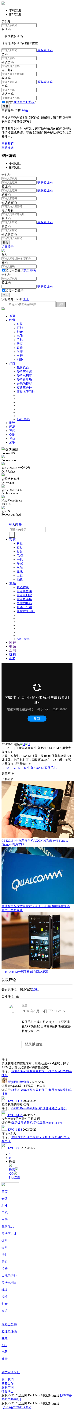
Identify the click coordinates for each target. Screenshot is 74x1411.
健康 (20, 351)
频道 (12, 320)
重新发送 (8, 147)
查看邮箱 (8, 143)
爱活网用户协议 (24, 102)
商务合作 (8, 1383)
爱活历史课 (24, 371)
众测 (12, 434)
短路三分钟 (24, 387)
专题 (5, 1198)
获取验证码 (45, 50)
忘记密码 (30, 270)
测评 (12, 422)
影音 (20, 331)
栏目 (12, 363)
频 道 (12, 539)
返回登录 (8, 246)
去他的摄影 (24, 383)
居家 (20, 343)
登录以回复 (34, 1044)
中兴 (23, 767)
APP (12, 442)
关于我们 (8, 1379)
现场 (12, 426)
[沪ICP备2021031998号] (17, 1407)
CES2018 (7, 767)
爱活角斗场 (24, 379)
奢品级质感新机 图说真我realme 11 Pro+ (37, 1122)
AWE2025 (23, 419)
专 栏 (12, 583)
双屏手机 (50, 767)
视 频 (12, 646)
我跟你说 (23, 367)
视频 (12, 430)
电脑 (20, 335)
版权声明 (8, 1387)
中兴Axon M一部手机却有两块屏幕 (25, 971)
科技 (20, 324)
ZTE (17, 767)
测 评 (12, 642)
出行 (20, 355)
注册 (26, 299)
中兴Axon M (35, 767)
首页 (12, 316)
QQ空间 (14, 1177)
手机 (20, 339)
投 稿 (12, 654)
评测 (5, 1240)
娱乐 (20, 347)
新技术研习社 (26, 391)
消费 (20, 359)
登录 (25, 110)
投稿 (12, 438)
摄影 (20, 327)
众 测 (12, 650)
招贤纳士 (8, 1391)
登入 (12, 524)
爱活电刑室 (24, 375)
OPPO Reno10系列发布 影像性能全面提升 (39, 1108)
